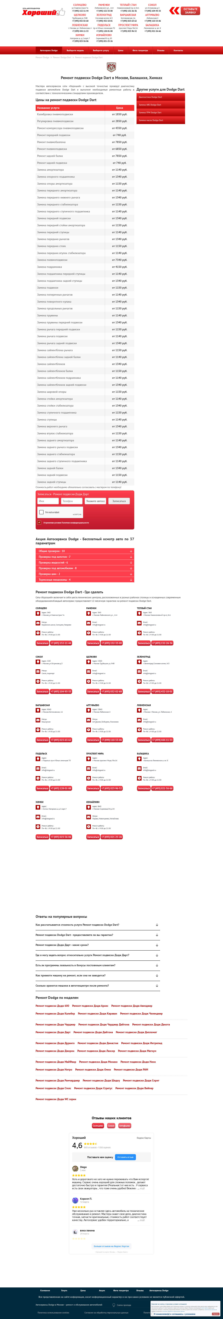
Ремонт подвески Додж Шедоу (101, 1080)
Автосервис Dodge (48, 50)
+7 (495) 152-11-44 (80, 11)
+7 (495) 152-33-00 (104, 11)
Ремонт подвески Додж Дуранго (55, 1043)
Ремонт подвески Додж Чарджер (55, 1024)
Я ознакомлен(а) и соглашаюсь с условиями (174, 1314)
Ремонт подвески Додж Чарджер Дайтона (103, 1024)
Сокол (152, 5)
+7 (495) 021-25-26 (104, 41)
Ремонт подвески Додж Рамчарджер (58, 1080)
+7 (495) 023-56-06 (80, 41)
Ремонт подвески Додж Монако (98, 1062)
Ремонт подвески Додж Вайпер (134, 1088)
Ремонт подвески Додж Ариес (90, 1006)
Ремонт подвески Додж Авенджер (131, 1006)
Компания (45, 1290)
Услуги (64, 1290)
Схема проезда (124, 1305)
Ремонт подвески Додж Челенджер (141, 1013)
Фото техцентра (140, 50)
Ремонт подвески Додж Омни (93, 1069)
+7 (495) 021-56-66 (153, 31)
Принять (215, 1314)
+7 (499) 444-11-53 (80, 31)
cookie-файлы (204, 1308)
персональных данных (210, 1309)
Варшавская (128, 15)
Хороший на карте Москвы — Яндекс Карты (112, 1252)
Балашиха (152, 25)
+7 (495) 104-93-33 (153, 11)
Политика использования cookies (53, 1312)
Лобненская (80, 25)
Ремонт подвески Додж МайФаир (56, 1062)
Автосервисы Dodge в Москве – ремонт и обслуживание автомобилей (69, 1304)
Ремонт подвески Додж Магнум (137, 1051)
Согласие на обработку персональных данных (106, 1312)
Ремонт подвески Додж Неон (138, 1062)
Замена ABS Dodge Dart (150, 104)
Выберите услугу (101, 50)
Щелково (80, 15)
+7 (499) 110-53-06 (153, 21)
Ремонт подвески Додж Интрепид (141, 1043)
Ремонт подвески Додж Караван (97, 1013)
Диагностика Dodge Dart (150, 97)
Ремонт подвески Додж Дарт (53, 1032)
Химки (80, 35)
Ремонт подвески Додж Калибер (55, 1013)
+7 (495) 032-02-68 (80, 21)
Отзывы (160, 50)
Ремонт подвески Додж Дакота (151, 1024)
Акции (102, 1290)
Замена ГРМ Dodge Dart (150, 112)
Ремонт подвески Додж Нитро (54, 1069)
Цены (120, 50)
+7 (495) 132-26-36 (128, 11)
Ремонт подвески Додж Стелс (53, 1088)
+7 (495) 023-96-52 (128, 31)
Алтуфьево (152, 15)
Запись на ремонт (182, 11)
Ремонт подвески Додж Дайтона (93, 1032)
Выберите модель (75, 50)
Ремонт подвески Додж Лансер (96, 1051)
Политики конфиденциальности (75, 522)
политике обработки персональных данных (174, 1311)
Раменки (104, 5)
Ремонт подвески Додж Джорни (55, 1051)
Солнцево (79, 5)
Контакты (178, 50)
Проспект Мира (128, 25)
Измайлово (104, 35)
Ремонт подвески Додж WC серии (56, 1099)
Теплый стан (128, 5)
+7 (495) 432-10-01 (104, 21)
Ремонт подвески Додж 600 (52, 1006)
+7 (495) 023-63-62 (128, 21)
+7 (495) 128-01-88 (104, 31)
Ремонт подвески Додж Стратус (93, 1088)
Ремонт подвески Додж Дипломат (136, 1032)
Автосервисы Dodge (158, 1290)
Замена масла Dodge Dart (151, 120)
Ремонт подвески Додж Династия (98, 1043)
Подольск (104, 25)
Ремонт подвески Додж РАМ (131, 1069)
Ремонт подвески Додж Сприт (141, 1080)
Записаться (42, 643)
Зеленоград (104, 15)
